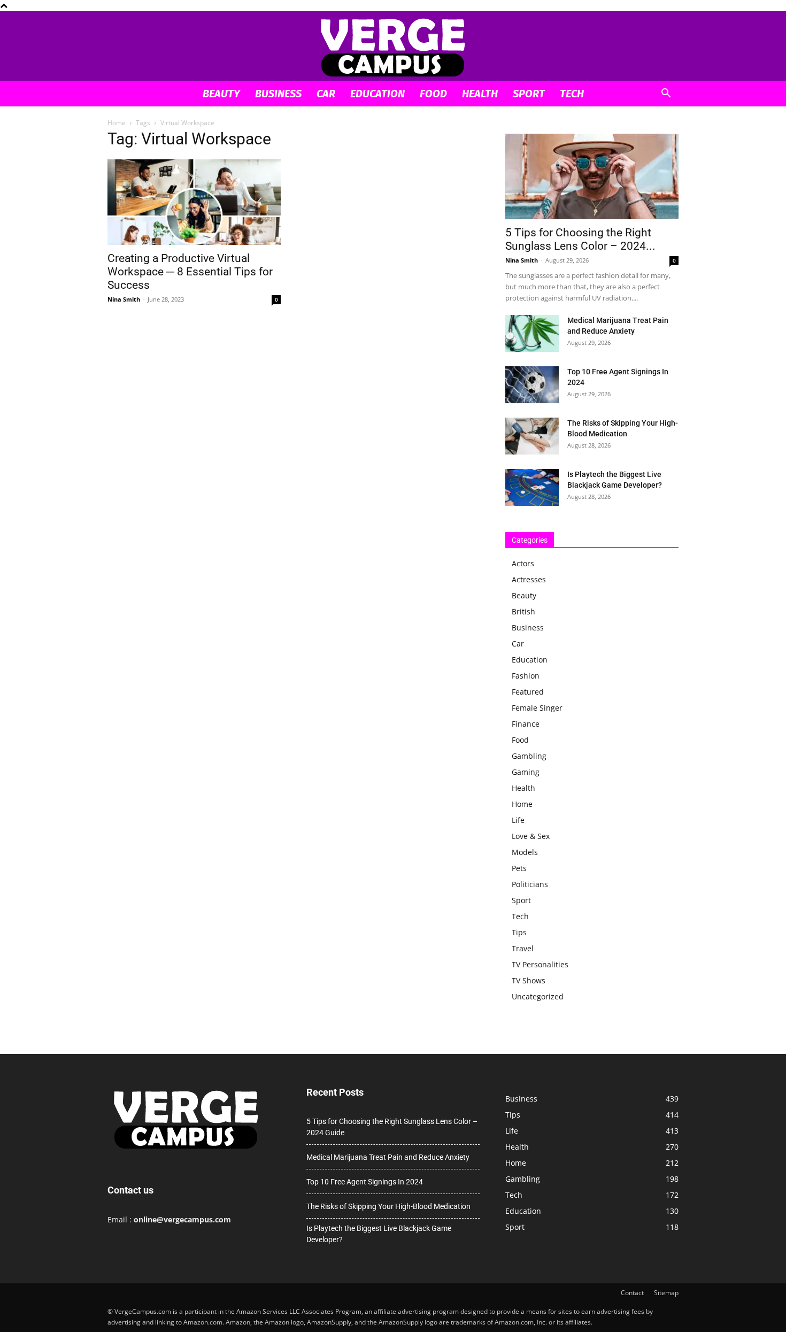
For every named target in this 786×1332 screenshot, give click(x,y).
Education (377, 93)
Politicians (530, 884)
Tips (519, 932)
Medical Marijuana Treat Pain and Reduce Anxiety (387, 1157)
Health (480, 93)
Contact (632, 1292)
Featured (528, 692)
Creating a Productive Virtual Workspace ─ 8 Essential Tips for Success (190, 271)
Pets (519, 868)
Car (326, 93)
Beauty (221, 93)
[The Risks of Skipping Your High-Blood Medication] (532, 436)
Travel (523, 948)
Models (525, 852)
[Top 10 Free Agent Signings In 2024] (532, 384)
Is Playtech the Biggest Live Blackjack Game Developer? (378, 1234)
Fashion (526, 676)
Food (433, 93)
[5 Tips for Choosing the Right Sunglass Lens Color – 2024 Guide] (592, 176)
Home (116, 122)
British (523, 611)
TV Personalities (540, 964)
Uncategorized (538, 996)
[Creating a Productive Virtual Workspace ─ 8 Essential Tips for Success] (194, 202)
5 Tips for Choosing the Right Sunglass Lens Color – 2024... (580, 239)
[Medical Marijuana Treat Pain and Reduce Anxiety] (532, 333)
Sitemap (666, 1292)
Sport (529, 93)
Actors (523, 563)
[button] (666, 94)
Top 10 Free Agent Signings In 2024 (364, 1181)
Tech (572, 93)
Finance (526, 724)
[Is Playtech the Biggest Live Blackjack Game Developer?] (532, 487)
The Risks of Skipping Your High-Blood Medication (388, 1206)
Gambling (529, 756)
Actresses (529, 579)
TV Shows (528, 980)
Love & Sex (531, 836)
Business (278, 93)
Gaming (526, 772)
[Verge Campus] (393, 47)
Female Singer (537, 708)
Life (518, 820)
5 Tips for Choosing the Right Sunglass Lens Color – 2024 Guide (391, 1127)
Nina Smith (123, 299)
